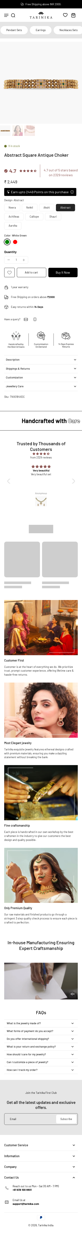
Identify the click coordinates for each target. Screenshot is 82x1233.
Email (13, 1119)
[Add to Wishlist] (9, 272)
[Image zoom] (41, 83)
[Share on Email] (25, 319)
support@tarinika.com (26, 1203)
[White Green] (7, 242)
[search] (13, 15)
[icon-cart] (73, 15)
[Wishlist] (65, 15)
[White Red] (15, 242)
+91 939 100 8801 (22, 1189)
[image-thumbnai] (5, 130)
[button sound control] (72, 994)
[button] (31, 272)
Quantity (10, 252)
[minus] (8, 259)
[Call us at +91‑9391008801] (34, 319)
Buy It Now (63, 272)
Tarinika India (45, 1225)
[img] (41, 454)
